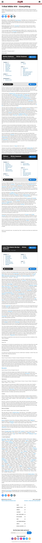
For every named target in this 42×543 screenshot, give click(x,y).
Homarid (19, 432)
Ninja (17, 458)
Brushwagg (11, 442)
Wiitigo (11, 470)
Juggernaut (29, 432)
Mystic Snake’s (19, 107)
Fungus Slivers (9, 201)
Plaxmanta (7, 69)
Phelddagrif (33, 459)
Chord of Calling (26, 163)
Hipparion (25, 451)
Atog (13, 431)
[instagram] (21, 538)
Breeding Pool (25, 68)
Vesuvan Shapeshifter (9, 263)
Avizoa (27, 440)
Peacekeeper (4, 459)
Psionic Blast (4, 316)
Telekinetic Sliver (8, 167)
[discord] (18, 538)
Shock (7, 306)
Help (18, 519)
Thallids (10, 189)
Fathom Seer (7, 259)
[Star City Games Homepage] (21, 2)
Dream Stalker (7, 257)
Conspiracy (29, 198)
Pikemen (5, 461)
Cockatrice (23, 431)
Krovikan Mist (7, 260)
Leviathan (28, 398)
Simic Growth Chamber (27, 73)
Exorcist (34, 447)
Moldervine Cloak (8, 79)
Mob (25, 456)
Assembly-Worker (8, 431)
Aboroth (8, 439)
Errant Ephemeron (8, 258)
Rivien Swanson (5, 14)
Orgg (14, 433)
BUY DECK (33, 56)
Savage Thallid (8, 164)
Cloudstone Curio (8, 75)
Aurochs (3, 420)
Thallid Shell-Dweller (9, 170)
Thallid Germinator (8, 169)
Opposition (20, 185)
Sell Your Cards (20, 514)
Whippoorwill (7, 470)
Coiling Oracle (14, 94)
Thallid (6, 168)
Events (18, 509)
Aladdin (12, 439)
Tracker (29, 468)
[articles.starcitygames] (29, 538)
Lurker (34, 453)
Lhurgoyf (12, 422)
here (16, 277)
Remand (24, 63)
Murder (16, 146)
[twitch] (12, 538)
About (18, 523)
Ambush (3, 440)
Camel (25, 442)
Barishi (10, 441)
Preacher (32, 461)
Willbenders (31, 285)
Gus (6, 451)
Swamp (26, 115)
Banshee (7, 441)
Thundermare (31, 433)
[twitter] (26, 538)
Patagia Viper (7, 68)
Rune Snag (25, 257)
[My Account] (39, 2)
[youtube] (15, 538)
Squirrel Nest (4, 186)
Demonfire (22, 204)
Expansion (3, 448)
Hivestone (7, 175)
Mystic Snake (7, 66)
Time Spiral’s (16, 25)
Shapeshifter (5, 139)
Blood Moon (27, 373)
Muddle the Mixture (26, 164)
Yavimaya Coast (26, 75)
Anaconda (7, 63)
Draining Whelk (8, 255)
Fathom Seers (7, 286)
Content (18, 512)
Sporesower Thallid (8, 166)
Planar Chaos (11, 389)
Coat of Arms (30, 100)
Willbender (7, 264)
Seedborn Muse (30, 148)
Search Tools (20, 507)
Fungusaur (35, 448)
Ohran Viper (7, 67)
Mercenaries (4, 368)
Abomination (4, 439)
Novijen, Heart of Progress (27, 71)
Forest (24, 69)
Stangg (20, 465)
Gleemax (12, 293)
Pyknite (6, 462)
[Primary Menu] (2, 2)
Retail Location (20, 526)
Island (24, 70)
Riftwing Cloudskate (9, 262)
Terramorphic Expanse (27, 74)
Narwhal (3, 458)
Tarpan (10, 467)
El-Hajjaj (15, 447)
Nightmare (32, 420)
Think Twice (25, 258)
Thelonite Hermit (8, 71)
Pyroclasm (27, 214)
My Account (19, 516)
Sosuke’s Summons (27, 98)
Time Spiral (14, 31)
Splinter (3, 465)
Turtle (35, 433)
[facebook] (23, 538)
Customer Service (21, 521)
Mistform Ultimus (16, 412)
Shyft (8, 464)
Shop (18, 505)
